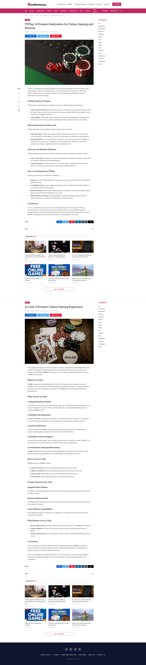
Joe (27, 31)
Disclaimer (92, 4)
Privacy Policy (61, 4)
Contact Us (107, 4)
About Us (99, 4)
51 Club (58, 554)
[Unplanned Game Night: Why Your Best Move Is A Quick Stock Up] (35, 247)
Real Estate (95, 11)
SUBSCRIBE (117, 4)
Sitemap (70, 4)
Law (81, 11)
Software (101, 58)
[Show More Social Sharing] (64, 36)
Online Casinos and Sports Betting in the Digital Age (56, 256)
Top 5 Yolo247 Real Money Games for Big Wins (58, 279)
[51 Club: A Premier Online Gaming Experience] (59, 341)
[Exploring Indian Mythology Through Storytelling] (83, 270)
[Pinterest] (19, 106)
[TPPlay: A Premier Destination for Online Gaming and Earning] (59, 62)
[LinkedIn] (19, 101)
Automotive (73, 11)
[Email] (19, 110)
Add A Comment (59, 289)
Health (49, 11)
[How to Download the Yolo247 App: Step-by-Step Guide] (83, 247)
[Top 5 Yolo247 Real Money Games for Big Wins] (59, 270)
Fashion (87, 11)
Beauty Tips (101, 28)
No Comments (45, 31)
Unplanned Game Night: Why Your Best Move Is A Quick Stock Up (35, 257)
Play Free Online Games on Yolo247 (33, 279)
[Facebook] (19, 93)
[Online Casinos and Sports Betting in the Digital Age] (59, 247)
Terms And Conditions (80, 4)
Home (32, 11)
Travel (56, 11)
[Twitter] (19, 97)
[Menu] (26, 10)
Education (114, 11)
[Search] (120, 11)
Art (99, 23)
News (99, 53)
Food (99, 39)
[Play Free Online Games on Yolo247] (35, 270)
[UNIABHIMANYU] (37, 4)
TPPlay (30, 208)
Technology (40, 11)
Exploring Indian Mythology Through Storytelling (81, 279)
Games (31, 15)
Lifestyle (105, 11)
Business (64, 11)
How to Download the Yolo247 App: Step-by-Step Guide (81, 256)
